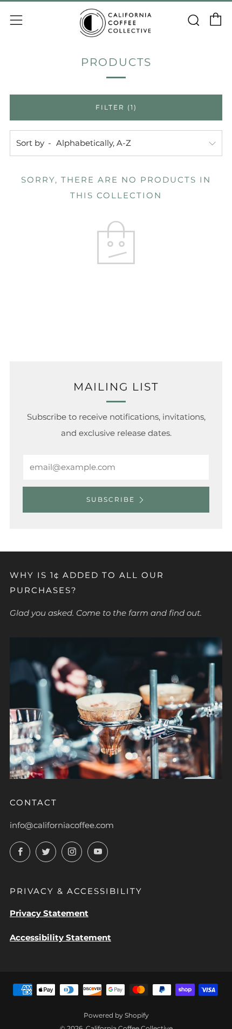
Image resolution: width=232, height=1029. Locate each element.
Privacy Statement (49, 913)
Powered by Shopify (116, 1015)
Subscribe (110, 499)
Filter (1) (116, 107)
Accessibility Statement (60, 937)
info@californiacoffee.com (62, 825)
